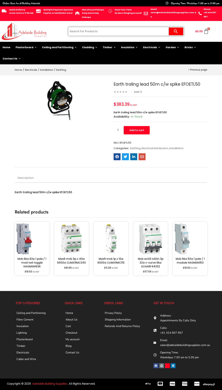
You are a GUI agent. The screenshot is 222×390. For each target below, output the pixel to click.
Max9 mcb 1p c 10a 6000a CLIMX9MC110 (111, 260)
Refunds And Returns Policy (122, 326)
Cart (68, 326)
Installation (46, 70)
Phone (207, 9)
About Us (72, 320)
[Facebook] (155, 365)
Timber (107, 47)
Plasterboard (24, 47)
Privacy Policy (113, 313)
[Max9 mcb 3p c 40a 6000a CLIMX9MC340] (71, 239)
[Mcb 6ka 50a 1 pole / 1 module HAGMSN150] (190, 239)
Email (154, 9)
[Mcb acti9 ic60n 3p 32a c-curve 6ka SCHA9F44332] (150, 239)
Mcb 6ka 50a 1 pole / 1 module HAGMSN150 (190, 260)
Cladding (88, 47)
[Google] (161, 365)
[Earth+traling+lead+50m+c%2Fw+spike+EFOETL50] (125, 156)
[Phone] (200, 13)
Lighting (21, 333)
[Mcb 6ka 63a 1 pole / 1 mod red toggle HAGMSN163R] (31, 239)
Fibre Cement (24, 320)
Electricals (150, 47)
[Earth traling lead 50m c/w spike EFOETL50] (117, 156)
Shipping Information (118, 320)
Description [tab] (26, 178)
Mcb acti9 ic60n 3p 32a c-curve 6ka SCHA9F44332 (150, 262)
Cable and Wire (26, 359)
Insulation (127, 47)
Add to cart (136, 130)
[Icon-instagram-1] (167, 365)
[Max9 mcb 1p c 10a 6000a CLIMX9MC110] (111, 239)
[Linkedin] (173, 365)
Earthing (61, 70)
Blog (68, 346)
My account (73, 339)
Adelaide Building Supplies (50, 384)
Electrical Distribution (155, 148)
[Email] (146, 13)
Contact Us (10, 58)
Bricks (189, 47)
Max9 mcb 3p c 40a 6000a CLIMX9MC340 (71, 260)
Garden (171, 47)
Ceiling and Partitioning (57, 47)
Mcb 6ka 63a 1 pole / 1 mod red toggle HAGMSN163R (32, 262)
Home (6, 47)
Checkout (71, 333)
